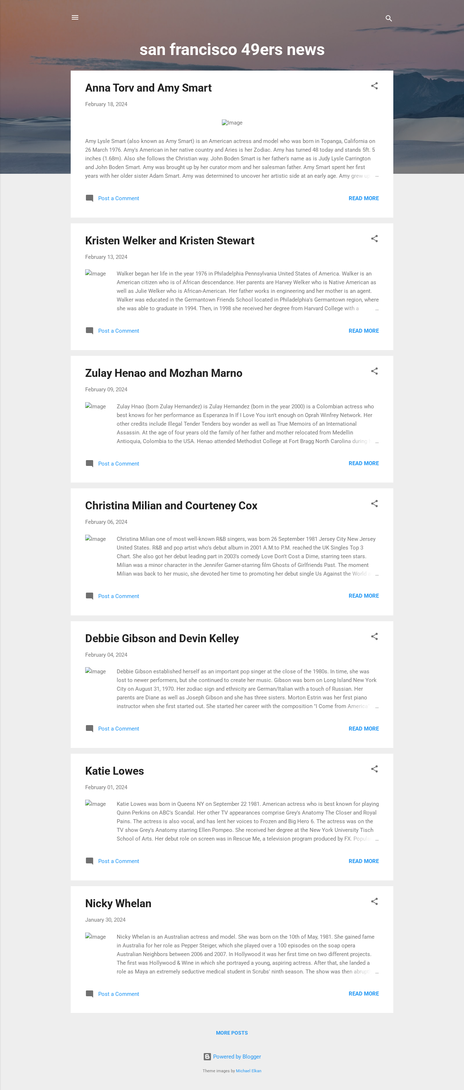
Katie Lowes (114, 771)
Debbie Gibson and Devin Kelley (162, 638)
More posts (232, 1033)
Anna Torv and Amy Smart (148, 87)
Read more (364, 198)
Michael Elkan (248, 1071)
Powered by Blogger (236, 1056)
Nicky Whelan (118, 903)
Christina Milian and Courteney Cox (171, 505)
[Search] (389, 20)
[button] (374, 87)
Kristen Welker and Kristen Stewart (169, 240)
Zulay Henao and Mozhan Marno (164, 373)
